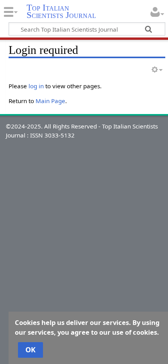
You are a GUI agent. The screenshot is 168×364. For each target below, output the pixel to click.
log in (36, 86)
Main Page (50, 101)
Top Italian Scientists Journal (61, 11)
